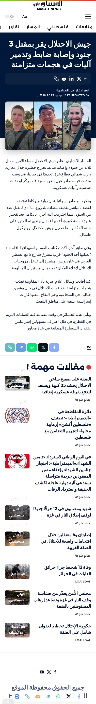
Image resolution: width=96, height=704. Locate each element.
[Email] (37, 696)
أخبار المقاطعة (19, 404)
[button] (87, 16)
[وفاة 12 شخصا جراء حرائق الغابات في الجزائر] (17, 571)
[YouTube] (41, 672)
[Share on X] (79, 79)
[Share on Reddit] (63, 79)
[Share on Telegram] (48, 696)
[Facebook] (55, 672)
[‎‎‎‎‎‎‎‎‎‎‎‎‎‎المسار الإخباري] (48, 5)
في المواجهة (65, 90)
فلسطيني (17, 386)
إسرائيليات (17, 633)
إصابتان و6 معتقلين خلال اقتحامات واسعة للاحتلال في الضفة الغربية (66, 541)
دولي (21, 594)
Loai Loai (82, 581)
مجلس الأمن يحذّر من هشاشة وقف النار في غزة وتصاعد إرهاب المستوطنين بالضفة (62, 599)
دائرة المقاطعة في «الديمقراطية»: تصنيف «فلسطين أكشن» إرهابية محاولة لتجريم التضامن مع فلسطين (68, 424)
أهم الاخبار (82, 90)
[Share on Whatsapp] (58, 696)
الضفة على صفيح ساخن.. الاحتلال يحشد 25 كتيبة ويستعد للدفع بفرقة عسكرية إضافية (64, 385)
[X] (49, 672)
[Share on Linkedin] (71, 79)
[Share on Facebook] (79, 696)
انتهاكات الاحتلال (18, 377)
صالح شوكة (82, 399)
